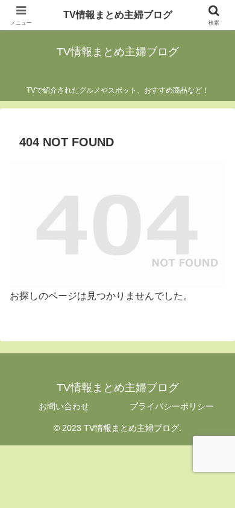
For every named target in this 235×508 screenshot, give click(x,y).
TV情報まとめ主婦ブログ (117, 15)
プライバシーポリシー (172, 406)
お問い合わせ (64, 406)
